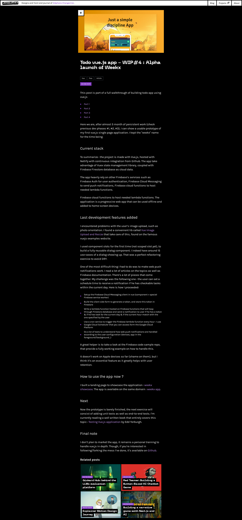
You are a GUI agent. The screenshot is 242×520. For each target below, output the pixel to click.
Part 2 (87, 108)
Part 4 (87, 117)
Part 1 (86, 104)
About (236, 3)
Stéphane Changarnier (63, 3)
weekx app (153, 389)
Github (152, 450)
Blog (212, 3)
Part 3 (87, 112)
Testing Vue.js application (104, 422)
